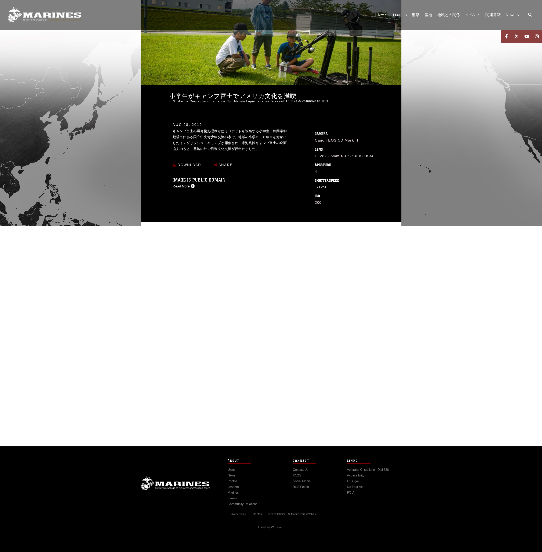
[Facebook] (506, 36)
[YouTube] (527, 36)
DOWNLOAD (188, 165)
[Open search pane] (530, 15)
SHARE (225, 165)
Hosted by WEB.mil (269, 527)
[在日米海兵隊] (44, 14)
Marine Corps (175, 483)
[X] (517, 36)
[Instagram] (537, 36)
